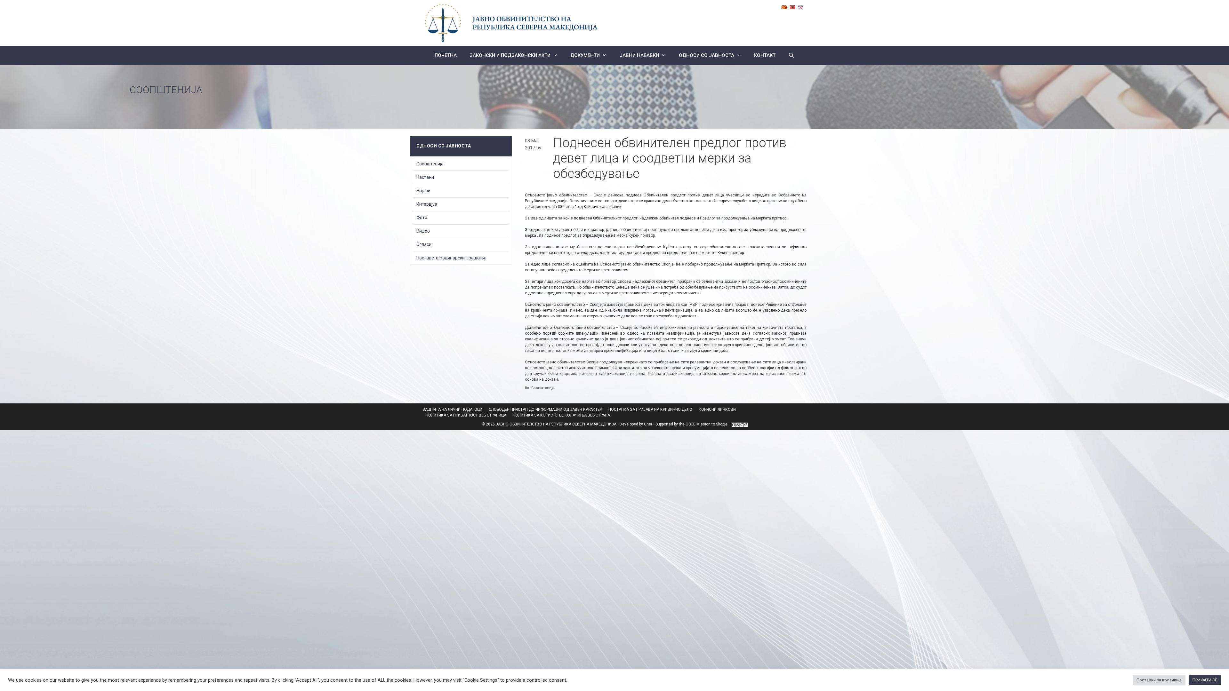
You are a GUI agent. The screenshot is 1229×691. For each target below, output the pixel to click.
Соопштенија (166, 89)
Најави (423, 190)
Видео (423, 231)
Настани (425, 177)
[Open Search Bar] (791, 55)
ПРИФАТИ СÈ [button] (1205, 680)
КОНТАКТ (764, 55)
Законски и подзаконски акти (510, 55)
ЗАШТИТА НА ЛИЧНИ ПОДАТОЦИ (452, 409)
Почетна (446, 55)
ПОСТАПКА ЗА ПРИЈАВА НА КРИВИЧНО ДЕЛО (650, 409)
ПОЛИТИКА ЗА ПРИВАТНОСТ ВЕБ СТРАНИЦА (466, 415)
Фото (421, 217)
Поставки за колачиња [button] (1159, 680)
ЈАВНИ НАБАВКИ (639, 55)
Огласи (423, 244)
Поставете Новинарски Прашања (451, 257)
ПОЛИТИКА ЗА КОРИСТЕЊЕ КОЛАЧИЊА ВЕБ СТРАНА (561, 415)
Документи (585, 55)
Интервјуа (426, 204)
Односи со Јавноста (706, 55)
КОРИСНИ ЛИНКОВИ (717, 409)
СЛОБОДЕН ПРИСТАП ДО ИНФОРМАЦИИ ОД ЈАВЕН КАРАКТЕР (545, 409)
